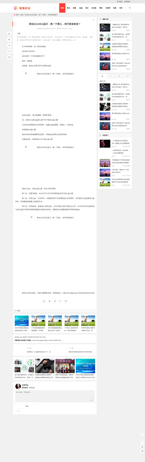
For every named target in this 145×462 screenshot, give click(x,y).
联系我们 (127, 1)
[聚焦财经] (21, 9)
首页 (16, 15)
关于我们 (120, 1)
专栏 (120, 8)
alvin (21, 337)
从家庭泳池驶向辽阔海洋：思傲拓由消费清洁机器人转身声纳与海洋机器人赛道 (44, 377)
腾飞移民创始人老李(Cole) (120, 53)
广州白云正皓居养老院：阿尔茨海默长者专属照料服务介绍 (71, 330)
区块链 (94, 8)
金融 (80, 8)
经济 (87, 8)
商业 (68, 8)
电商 (114, 8)
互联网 (107, 8)
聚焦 (74, 8)
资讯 (62, 8)
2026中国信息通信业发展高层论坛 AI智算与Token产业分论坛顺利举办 (85, 377)
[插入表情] (91, 400)
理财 (100, 8)
